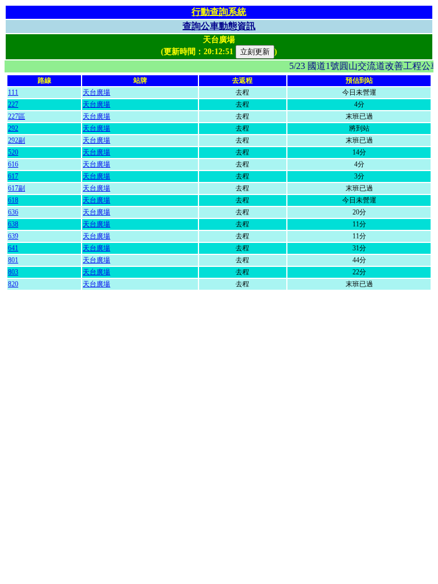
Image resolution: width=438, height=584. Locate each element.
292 (13, 128)
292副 (16, 140)
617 (13, 176)
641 (13, 248)
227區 (16, 116)
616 (13, 164)
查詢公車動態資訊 (219, 26)
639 (13, 236)
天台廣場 (96, 92)
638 (13, 224)
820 (13, 284)
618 (13, 200)
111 (13, 92)
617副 (16, 188)
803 (13, 272)
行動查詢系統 (219, 12)
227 (13, 104)
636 (13, 212)
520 (13, 152)
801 (13, 260)
